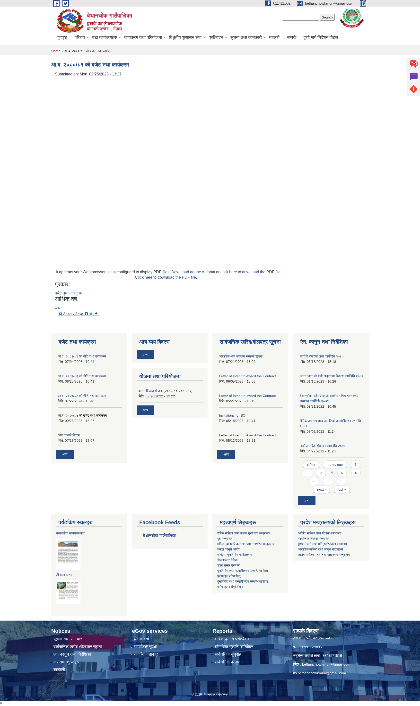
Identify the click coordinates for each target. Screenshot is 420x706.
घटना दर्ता (141, 639)
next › (321, 489)
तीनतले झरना (64, 575)
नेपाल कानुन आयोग (228, 549)
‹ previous (335, 465)
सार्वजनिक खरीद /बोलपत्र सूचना (77, 646)
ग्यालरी (274, 37)
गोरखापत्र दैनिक (227, 560)
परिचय (80, 37)
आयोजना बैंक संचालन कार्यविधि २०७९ (323, 446)
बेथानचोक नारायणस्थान (70, 533)
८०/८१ (60, 308)
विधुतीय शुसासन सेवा (185, 37)
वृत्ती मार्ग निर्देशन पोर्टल (321, 37)
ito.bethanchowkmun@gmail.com (319, 673)
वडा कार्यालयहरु (104, 37)
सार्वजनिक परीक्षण (227, 662)
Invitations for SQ (232, 415)
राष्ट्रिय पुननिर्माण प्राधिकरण (234, 555)
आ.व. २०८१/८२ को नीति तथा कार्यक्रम (82, 396)
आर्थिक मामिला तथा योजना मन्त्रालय (319, 533)
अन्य (65, 454)
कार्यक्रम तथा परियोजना (143, 37)
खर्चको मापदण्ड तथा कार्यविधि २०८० (322, 356)
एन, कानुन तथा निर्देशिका (72, 654)
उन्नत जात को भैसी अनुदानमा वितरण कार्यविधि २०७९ (332, 376)
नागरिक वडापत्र (146, 654)
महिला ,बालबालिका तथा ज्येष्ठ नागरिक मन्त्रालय (245, 544)
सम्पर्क (291, 37)
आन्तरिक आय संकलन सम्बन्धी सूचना (240, 356)
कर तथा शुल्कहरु (66, 662)
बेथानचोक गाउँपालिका (159, 535)
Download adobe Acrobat (193, 272)
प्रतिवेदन (216, 37)
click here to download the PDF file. (250, 272)
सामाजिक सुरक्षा (145, 646)
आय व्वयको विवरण (69, 435)
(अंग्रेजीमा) (235, 587)
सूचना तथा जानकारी (246, 37)
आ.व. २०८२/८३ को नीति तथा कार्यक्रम (82, 376)
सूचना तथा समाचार (67, 639)
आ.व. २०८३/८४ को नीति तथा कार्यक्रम (82, 356)
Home (56, 51)
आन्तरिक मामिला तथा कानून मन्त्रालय (320, 549)
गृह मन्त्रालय (225, 539)
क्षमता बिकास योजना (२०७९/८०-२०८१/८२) (165, 391)
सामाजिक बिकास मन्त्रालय (314, 539)
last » (342, 489)
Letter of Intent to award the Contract (247, 396)
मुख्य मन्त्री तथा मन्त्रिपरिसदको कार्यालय (322, 544)
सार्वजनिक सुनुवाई (228, 654)
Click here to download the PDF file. (166, 277)
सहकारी (59, 669)
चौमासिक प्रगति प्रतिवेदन (234, 646)
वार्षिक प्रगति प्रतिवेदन (232, 639)
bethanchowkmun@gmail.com (326, 664)
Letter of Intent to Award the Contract (247, 376)
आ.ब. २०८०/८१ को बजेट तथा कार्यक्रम (82, 415)
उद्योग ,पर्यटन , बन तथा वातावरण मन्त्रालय (324, 555)
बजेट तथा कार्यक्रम (68, 293)
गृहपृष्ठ (62, 37)
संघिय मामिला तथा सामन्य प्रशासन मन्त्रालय (243, 533)
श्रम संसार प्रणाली (228, 565)
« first (311, 465)
